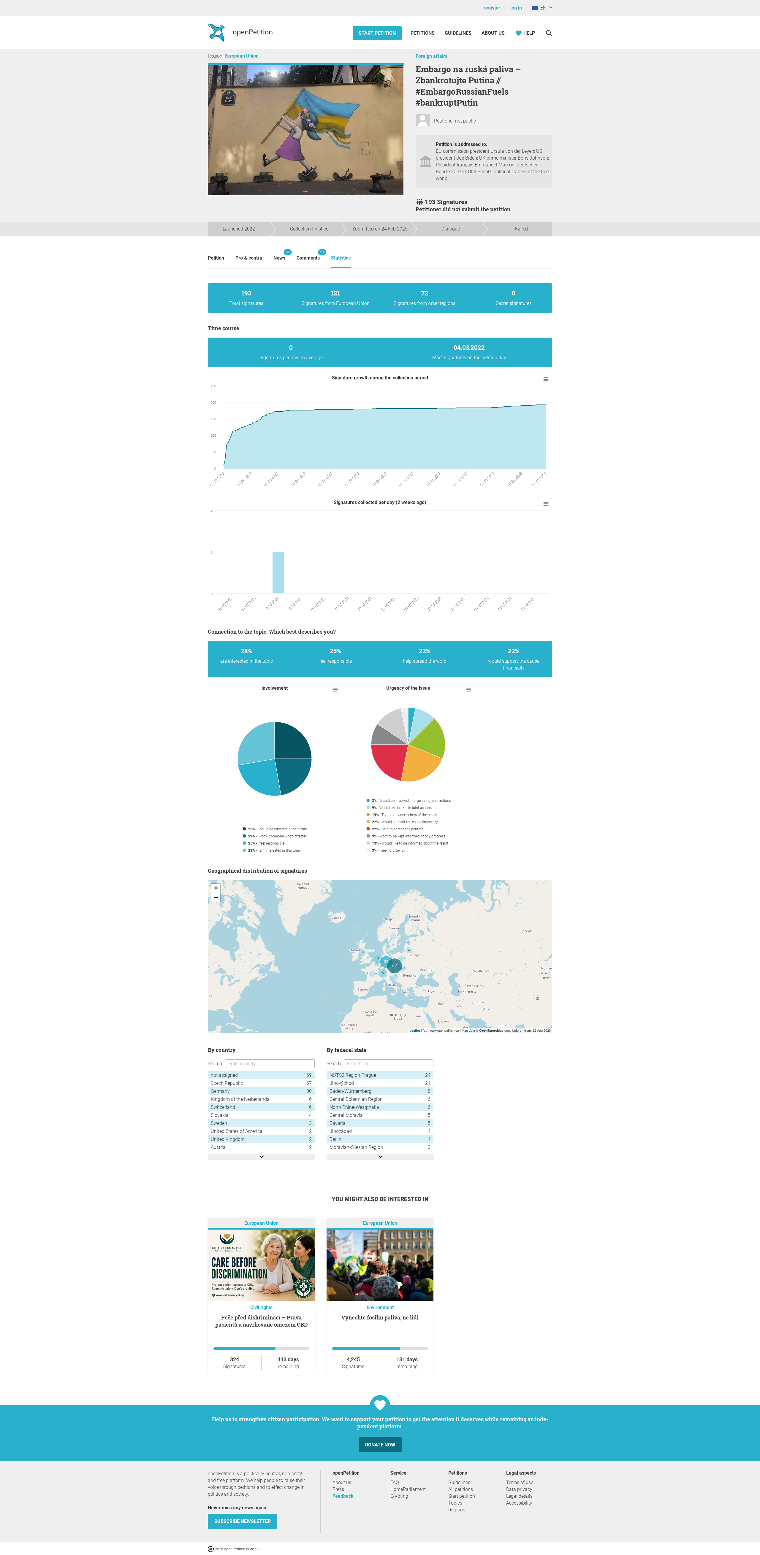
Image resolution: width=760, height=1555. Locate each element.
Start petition (377, 33)
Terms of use (519, 1482)
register (492, 8)
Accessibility (519, 1503)
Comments (308, 255)
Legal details (519, 1496)
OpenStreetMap (491, 1030)
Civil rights (261, 1307)
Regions (456, 1510)
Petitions (423, 33)
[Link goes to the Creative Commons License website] (211, 1548)
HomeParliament (408, 1489)
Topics (455, 1503)
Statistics (341, 258)
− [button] (216, 897)
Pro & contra (248, 258)
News (279, 255)
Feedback (343, 1496)
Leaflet (414, 1030)
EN (542, 8)
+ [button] (216, 888)
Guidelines (458, 33)
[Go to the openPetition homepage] (241, 32)
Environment (380, 1307)
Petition (216, 258)
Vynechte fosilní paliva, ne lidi (380, 1317)
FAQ (394, 1482)
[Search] (548, 33)
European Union (241, 56)
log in (516, 8)
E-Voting (399, 1496)
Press (338, 1489)
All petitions (460, 1489)
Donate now (380, 1445)
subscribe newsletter (242, 1521)
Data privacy (519, 1489)
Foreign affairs (431, 56)
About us (493, 33)
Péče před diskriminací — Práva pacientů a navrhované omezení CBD (261, 1321)
